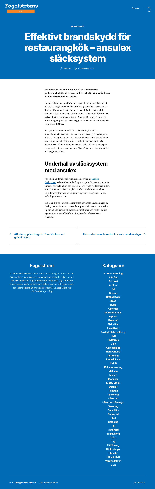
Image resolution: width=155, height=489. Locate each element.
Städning (113, 422)
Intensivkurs (113, 359)
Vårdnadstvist (113, 461)
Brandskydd (77, 27)
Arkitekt (113, 281)
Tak (113, 425)
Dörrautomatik (113, 312)
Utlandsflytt (113, 457)
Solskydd (113, 414)
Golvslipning (113, 347)
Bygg (113, 304)
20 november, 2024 (86, 68)
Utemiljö (113, 453)
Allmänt (113, 277)
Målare (113, 375)
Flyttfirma (113, 340)
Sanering (113, 406)
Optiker (113, 386)
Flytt (113, 336)
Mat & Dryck (113, 382)
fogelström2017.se (26, 482)
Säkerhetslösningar (113, 402)
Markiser (113, 379)
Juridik (113, 363)
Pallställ (113, 390)
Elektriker (113, 324)
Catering (113, 308)
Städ (113, 418)
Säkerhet (113, 398)
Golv (113, 343)
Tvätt (113, 437)
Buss (113, 301)
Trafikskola (113, 433)
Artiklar (113, 285)
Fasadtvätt (113, 328)
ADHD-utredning (113, 273)
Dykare (113, 316)
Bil (113, 289)
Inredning (113, 355)
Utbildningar (113, 449)
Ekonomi (113, 320)
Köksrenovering (113, 367)
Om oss (135, 8)
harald (68, 68)
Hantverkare (113, 351)
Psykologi (113, 394)
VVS (113, 465)
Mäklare (113, 371)
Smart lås (113, 410)
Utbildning (113, 445)
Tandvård (113, 429)
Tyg (113, 441)
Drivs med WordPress (48, 482)
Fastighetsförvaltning (113, 332)
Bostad (113, 293)
